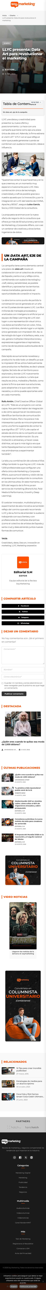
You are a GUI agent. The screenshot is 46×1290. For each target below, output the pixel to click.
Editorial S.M (23, 572)
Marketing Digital (23, 1173)
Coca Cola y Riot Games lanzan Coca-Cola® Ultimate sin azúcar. (29, 1096)
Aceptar (14, 1286)
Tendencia (23, 1187)
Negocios (23, 1192)
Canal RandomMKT (23, 1223)
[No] (43, 1281)
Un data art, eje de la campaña (15, 112)
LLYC (14, 545)
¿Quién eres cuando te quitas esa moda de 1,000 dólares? (29, 776)
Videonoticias (23, 1218)
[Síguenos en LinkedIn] (31, 1157)
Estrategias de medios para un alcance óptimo (29, 1082)
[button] (23, 930)
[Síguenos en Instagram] (14, 1157)
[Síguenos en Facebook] (20, 1157)
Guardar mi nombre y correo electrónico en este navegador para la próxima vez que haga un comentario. (24, 685)
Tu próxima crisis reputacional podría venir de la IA (28, 789)
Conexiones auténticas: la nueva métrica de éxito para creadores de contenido (28, 821)
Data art (23, 543)
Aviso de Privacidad (23, 1253)
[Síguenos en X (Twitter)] (26, 1157)
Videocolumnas (23, 1213)
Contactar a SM (23, 1248)
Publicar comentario (14, 694)
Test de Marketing (23, 1239)
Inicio (4, 15)
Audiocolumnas (23, 1208)
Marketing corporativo (26, 545)
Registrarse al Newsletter (23, 1244)
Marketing (23, 1178)
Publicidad (23, 1182)
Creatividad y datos (10, 543)
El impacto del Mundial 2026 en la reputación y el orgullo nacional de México (29, 837)
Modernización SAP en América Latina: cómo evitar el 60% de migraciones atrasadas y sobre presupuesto (28, 804)
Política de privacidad (28, 1286)
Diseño (12, 15)
